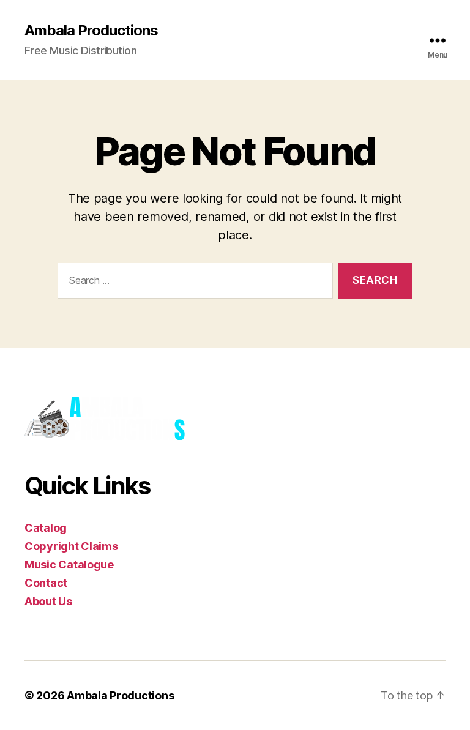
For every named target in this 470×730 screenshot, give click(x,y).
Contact (45, 582)
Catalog (45, 527)
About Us (48, 601)
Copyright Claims (71, 546)
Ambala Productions (91, 30)
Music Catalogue (69, 564)
